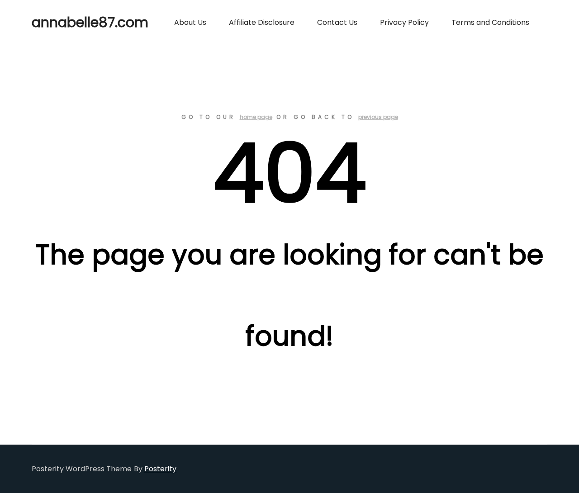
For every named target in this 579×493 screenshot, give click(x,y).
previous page (378, 117)
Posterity (160, 469)
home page (256, 117)
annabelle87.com (77, 22)
